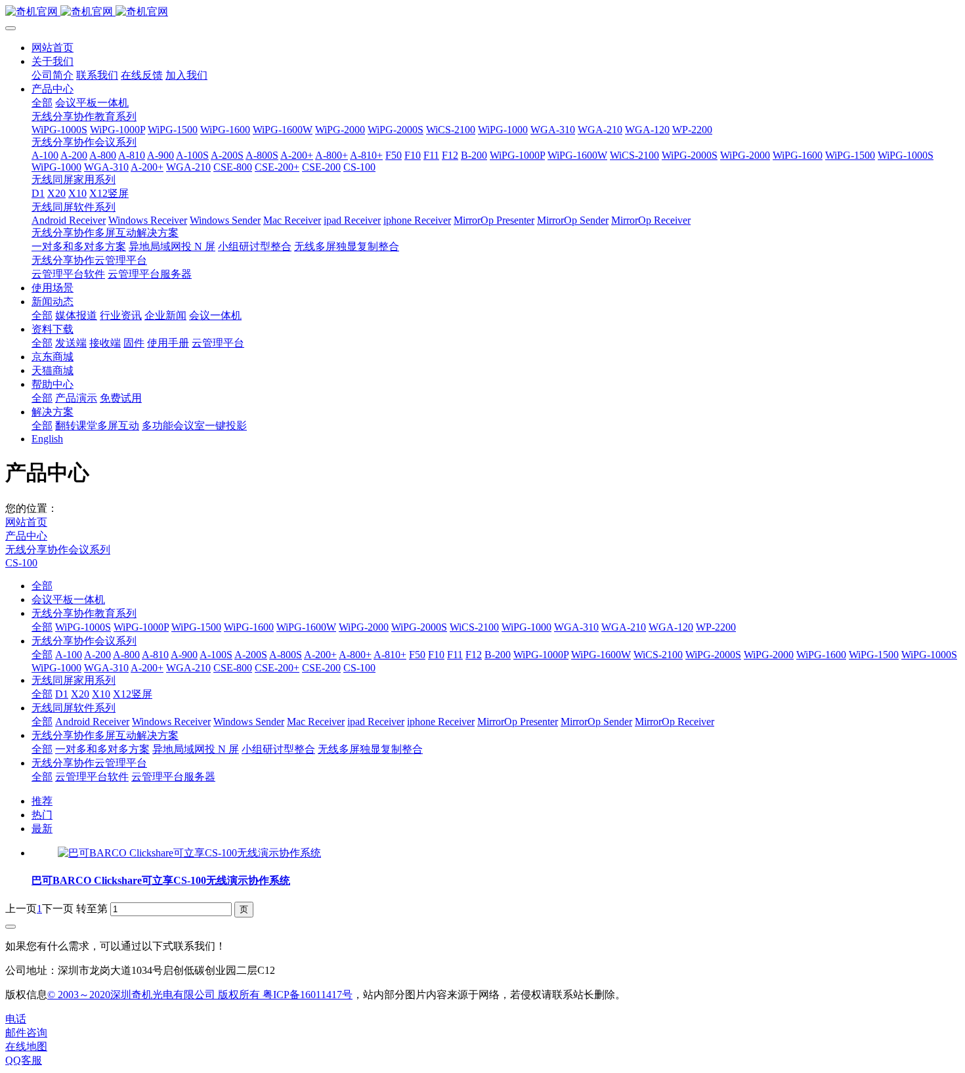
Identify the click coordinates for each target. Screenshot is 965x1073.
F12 (473, 654)
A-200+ (320, 654)
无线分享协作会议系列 (57, 549)
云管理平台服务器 (173, 776)
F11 (455, 654)
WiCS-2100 (474, 627)
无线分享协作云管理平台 (89, 762)
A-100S (216, 654)
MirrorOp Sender (596, 721)
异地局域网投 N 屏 (195, 749)
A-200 (97, 654)
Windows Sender (248, 721)
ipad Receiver (375, 721)
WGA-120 (671, 627)
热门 (42, 814)
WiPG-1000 (526, 627)
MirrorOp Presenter (517, 721)
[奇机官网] (482, 12)
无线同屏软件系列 (74, 707)
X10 (101, 694)
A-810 (155, 654)
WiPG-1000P (141, 627)
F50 (417, 654)
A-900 (184, 654)
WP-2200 (716, 627)
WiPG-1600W (306, 627)
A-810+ (390, 654)
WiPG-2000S (419, 627)
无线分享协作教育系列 (84, 613)
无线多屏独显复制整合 (370, 749)
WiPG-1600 (249, 627)
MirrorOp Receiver (674, 721)
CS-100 (21, 562)
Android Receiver (92, 721)
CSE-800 (232, 667)
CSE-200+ (277, 667)
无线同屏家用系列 (74, 680)
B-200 (497, 654)
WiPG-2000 (364, 627)
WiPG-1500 (196, 627)
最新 (42, 828)
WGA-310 (576, 627)
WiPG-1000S (83, 627)
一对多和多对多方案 (102, 749)
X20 (80, 694)
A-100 (68, 654)
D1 (61, 694)
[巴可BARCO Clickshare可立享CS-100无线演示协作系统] (189, 852)
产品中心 (26, 535)
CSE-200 (321, 667)
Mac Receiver (316, 721)
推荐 (42, 801)
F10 (436, 654)
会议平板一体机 (68, 599)
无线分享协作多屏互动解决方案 (105, 735)
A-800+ (355, 654)
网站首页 (53, 47)
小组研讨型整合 (278, 749)
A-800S (285, 654)
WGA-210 (623, 627)
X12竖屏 (132, 694)
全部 (42, 102)
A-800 (126, 654)
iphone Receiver (441, 721)
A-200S (250, 654)
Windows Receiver (171, 721)
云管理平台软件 (92, 776)
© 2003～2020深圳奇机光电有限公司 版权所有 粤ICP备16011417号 (200, 994)
